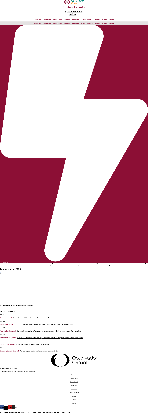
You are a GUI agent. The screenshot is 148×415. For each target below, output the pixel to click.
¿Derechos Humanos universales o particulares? (64, 265)
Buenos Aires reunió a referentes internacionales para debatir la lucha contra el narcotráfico (121, 264)
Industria (97, 19)
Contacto (111, 19)
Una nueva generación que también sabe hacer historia (93, 265)
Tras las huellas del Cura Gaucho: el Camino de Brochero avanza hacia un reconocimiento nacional (26, 264)
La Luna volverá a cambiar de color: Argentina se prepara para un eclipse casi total (75, 264)
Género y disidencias (87, 19)
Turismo (104, 19)
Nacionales (67, 19)
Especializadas (47, 19)
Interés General (57, 19)
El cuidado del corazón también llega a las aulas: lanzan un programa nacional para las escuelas (25, 265)
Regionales (75, 19)
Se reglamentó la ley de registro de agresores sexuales (16, 305)
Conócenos (37, 19)
